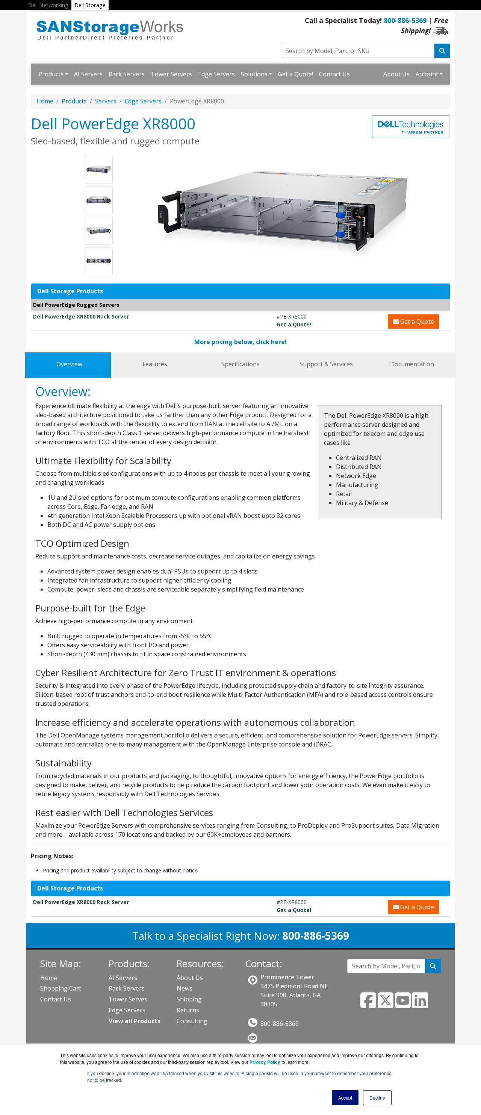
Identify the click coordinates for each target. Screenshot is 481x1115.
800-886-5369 (405, 20)
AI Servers (88, 74)
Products (51, 74)
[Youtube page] (403, 1005)
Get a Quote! (295, 74)
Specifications (240, 364)
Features (154, 364)
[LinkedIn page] (420, 1005)
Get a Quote (416, 321)
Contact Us (334, 74)
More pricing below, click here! (240, 342)
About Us (396, 74)
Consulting (192, 1021)
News (184, 988)
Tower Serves (128, 999)
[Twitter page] (385, 1005)
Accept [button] (345, 1097)
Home (44, 101)
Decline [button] (377, 1097)
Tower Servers (171, 74)
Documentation (412, 364)
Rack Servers (127, 74)
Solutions (254, 74)
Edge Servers (216, 74)
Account (427, 74)
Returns (188, 1010)
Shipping (189, 999)
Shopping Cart (60, 988)
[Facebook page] (368, 1005)
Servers (105, 101)
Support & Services (326, 364)
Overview (69, 364)
